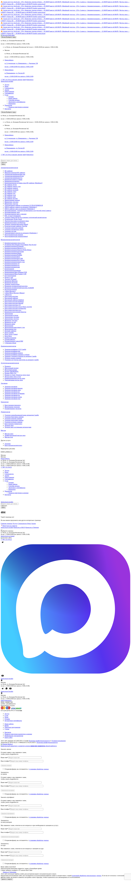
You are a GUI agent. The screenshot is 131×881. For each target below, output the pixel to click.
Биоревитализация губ (12, 263)
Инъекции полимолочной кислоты (16, 286)
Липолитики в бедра (11, 315)
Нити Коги (8, 336)
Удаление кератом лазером (13, 418)
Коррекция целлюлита (12, 181)
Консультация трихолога (13, 405)
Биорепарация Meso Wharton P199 (16, 272)
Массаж (3, 430)
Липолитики (9, 313)
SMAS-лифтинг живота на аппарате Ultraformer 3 (21, 207)
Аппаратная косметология (9, 167)
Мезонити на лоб (10, 322)
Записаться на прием (7, 536)
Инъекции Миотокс (11, 281)
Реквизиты (12, 103)
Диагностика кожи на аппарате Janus (17, 221)
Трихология (4, 402)
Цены (6, 86)
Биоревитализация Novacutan (14, 251)
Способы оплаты (14, 100)
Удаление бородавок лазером (14, 417)
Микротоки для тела (11, 203)
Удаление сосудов (10, 231)
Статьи (7, 729)
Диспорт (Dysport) (10, 279)
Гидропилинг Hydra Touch (13, 219)
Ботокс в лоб (9, 277)
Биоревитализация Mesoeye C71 (15, 248)
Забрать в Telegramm (9, 872)
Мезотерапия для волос (12, 407)
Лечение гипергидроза (12, 284)
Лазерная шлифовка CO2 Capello (15, 349)
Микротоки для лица (11, 202)
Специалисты (9, 88)
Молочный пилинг (11, 370)
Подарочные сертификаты (13, 720)
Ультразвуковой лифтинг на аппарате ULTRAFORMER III (24, 205)
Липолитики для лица (12, 317)
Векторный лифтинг (11, 298)
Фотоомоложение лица (12, 212)
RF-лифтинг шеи (10, 197)
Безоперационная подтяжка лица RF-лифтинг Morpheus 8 (23, 183)
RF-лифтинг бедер (11, 185)
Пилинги (8, 366)
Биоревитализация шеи (12, 267)
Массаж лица (9, 434)
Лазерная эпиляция (11, 386)
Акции (7, 90)
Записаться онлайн (7, 81)
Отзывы (11, 96)
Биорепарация (9, 269)
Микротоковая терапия (12, 200)
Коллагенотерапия (11, 289)
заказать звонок (17, 79)
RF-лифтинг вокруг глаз (13, 186)
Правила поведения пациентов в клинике (18, 734)
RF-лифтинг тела (10, 195)
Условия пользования (58, 741)
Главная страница (6, 523)
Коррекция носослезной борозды (15, 312)
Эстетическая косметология (10, 363)
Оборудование (9, 91)
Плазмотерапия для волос (13, 408)
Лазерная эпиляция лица (13, 390)
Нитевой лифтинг (10, 331)
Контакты (8, 109)
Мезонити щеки (10, 324)
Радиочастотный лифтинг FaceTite (16, 226)
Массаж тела (9, 437)
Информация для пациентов (14, 736)
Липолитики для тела (12, 319)
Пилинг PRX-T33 (10, 373)
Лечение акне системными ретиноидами (18, 427)
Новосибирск (5, 458)
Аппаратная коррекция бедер (14, 176)
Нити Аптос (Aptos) (11, 334)
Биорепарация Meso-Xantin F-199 (15, 274)
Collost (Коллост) (10, 291)
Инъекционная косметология (10, 239)
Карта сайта (8, 737)
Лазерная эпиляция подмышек (15, 393)
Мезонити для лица (11, 320)
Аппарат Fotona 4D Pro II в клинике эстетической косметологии (26, 217)
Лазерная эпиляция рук (12, 395)
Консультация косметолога (13, 445)
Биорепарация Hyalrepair (13, 270)
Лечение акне (9, 425)
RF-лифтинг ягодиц (11, 198)
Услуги (7, 84)
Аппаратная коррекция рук (13, 178)
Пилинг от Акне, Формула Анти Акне (17, 375)
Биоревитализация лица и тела (15, 243)
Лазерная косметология (8, 346)
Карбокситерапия (10, 338)
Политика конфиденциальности (39, 741)
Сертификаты (9, 93)
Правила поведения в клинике (18, 107)
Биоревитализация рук (12, 265)
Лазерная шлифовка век (12, 351)
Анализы (8, 443)
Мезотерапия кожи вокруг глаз (15, 327)
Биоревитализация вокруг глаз (15, 262)
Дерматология (5, 412)
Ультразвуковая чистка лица (14, 380)
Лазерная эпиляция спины (13, 397)
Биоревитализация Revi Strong (14, 260)
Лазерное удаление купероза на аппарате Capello (20, 356)
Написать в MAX (19, 527)
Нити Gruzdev (9, 332)
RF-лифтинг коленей (11, 190)
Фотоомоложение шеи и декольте (15, 214)
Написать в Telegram (32, 527)
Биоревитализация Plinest (13, 253)
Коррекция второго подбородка (15, 222)
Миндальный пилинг (12, 368)
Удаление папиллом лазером (14, 228)
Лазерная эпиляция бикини (14, 388)
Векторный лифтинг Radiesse (14, 300)
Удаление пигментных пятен (14, 229)
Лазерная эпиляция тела (12, 398)
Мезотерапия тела (10, 329)
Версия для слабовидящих (14, 157)
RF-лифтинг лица (10, 191)
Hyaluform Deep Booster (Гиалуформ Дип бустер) (20, 244)
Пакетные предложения (12, 727)
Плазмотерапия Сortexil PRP (14, 341)
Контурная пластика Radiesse (14, 301)
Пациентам (8, 105)
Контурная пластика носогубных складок (18, 307)
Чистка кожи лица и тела (13, 376)
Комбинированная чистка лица (15, 378)
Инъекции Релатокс (11, 282)
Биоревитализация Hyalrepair (14, 246)
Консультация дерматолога (13, 424)
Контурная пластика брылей (14, 303)
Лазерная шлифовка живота (14, 353)
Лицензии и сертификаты (16, 102)
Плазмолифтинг (10, 339)
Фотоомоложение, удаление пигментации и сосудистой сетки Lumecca (28, 210)
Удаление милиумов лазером (14, 420)
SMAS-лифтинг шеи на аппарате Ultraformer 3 (20, 209)
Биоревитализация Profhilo (13, 255)
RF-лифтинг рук (10, 193)
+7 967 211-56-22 (6, 79)
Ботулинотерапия (10, 275)
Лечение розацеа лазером (13, 358)
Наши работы (12, 98)
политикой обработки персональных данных (86, 875)
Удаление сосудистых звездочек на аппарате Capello (22, 360)
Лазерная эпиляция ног (12, 392)
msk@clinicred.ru (28, 79)
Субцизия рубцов (10, 343)
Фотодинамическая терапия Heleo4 (16, 236)
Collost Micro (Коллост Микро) (15, 293)
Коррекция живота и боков (13, 179)
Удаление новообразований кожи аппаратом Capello (22, 415)
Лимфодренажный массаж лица (15, 435)
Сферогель (8, 294)
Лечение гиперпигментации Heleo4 (16, 224)
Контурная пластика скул (13, 310)
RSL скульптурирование (13, 216)
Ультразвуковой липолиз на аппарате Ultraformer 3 (21, 233)
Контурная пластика (11, 296)
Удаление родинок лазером (13, 422)
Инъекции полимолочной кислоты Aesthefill (19, 288)
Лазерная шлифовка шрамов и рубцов (17, 354)
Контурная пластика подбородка (15, 308)
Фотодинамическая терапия (14, 235)
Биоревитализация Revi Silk (14, 258)
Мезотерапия (9, 325)
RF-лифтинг (9, 171)
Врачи (7, 725)
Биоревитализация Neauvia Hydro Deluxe (18, 250)
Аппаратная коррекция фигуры (15, 174)
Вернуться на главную (9, 526)
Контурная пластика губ (13, 305)
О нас (6, 95)
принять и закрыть (7, 879)
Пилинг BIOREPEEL (12, 371)
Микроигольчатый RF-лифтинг (15, 172)
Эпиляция (4, 383)
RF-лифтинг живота (11, 188)
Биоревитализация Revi (12, 257)
